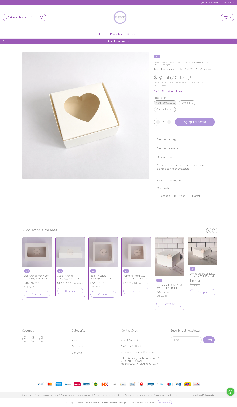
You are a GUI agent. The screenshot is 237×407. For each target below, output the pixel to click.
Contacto (132, 34)
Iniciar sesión (212, 2)
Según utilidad (168, 62)
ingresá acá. (144, 395)
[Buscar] (41, 17)
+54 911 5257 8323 (131, 345)
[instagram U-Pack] (24, 339)
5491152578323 (129, 339)
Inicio (102, 34)
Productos (116, 34)
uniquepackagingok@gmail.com (139, 352)
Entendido (164, 402)
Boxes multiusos (184, 62)
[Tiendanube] (204, 395)
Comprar (37, 294)
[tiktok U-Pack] (41, 339)
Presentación (160, 98)
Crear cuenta (228, 2)
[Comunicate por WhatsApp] (230, 392)
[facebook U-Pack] (33, 339)
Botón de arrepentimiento (165, 395)
